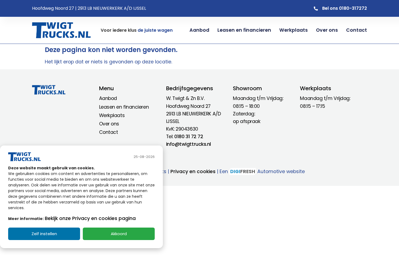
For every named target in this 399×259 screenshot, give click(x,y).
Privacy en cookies (193, 171)
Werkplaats (293, 30)
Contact (356, 30)
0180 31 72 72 (188, 136)
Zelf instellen (44, 234)
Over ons (327, 30)
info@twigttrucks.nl (188, 144)
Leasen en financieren (244, 30)
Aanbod (199, 30)
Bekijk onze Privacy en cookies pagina (90, 218)
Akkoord (119, 234)
